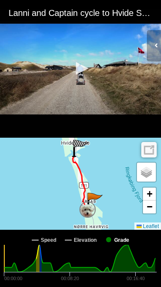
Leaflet (150, 225)
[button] (80, 68)
